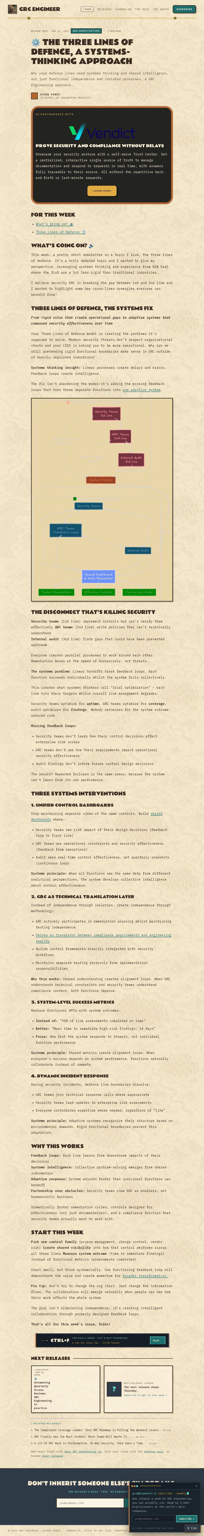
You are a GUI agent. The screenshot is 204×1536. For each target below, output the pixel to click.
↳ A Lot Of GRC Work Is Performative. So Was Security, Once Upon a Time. (94, 1443)
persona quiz (153, 1451)
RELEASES (104, 9)
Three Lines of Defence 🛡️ (61, 232)
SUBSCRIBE (184, 9)
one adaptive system (142, 390)
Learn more (102, 190)
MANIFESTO (122, 1530)
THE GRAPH (161, 9)
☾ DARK (87, 9)
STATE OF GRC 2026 (97, 1530)
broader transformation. (146, 1276)
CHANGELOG (123, 9)
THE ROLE (142, 9)
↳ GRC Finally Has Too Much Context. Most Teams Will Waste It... (87, 1436)
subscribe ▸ (186, 1518)
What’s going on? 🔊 (55, 224)
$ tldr (192, 1528)
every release (52, 1456)
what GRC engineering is (83, 1451)
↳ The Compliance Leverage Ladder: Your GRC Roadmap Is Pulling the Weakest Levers (101, 1430)
